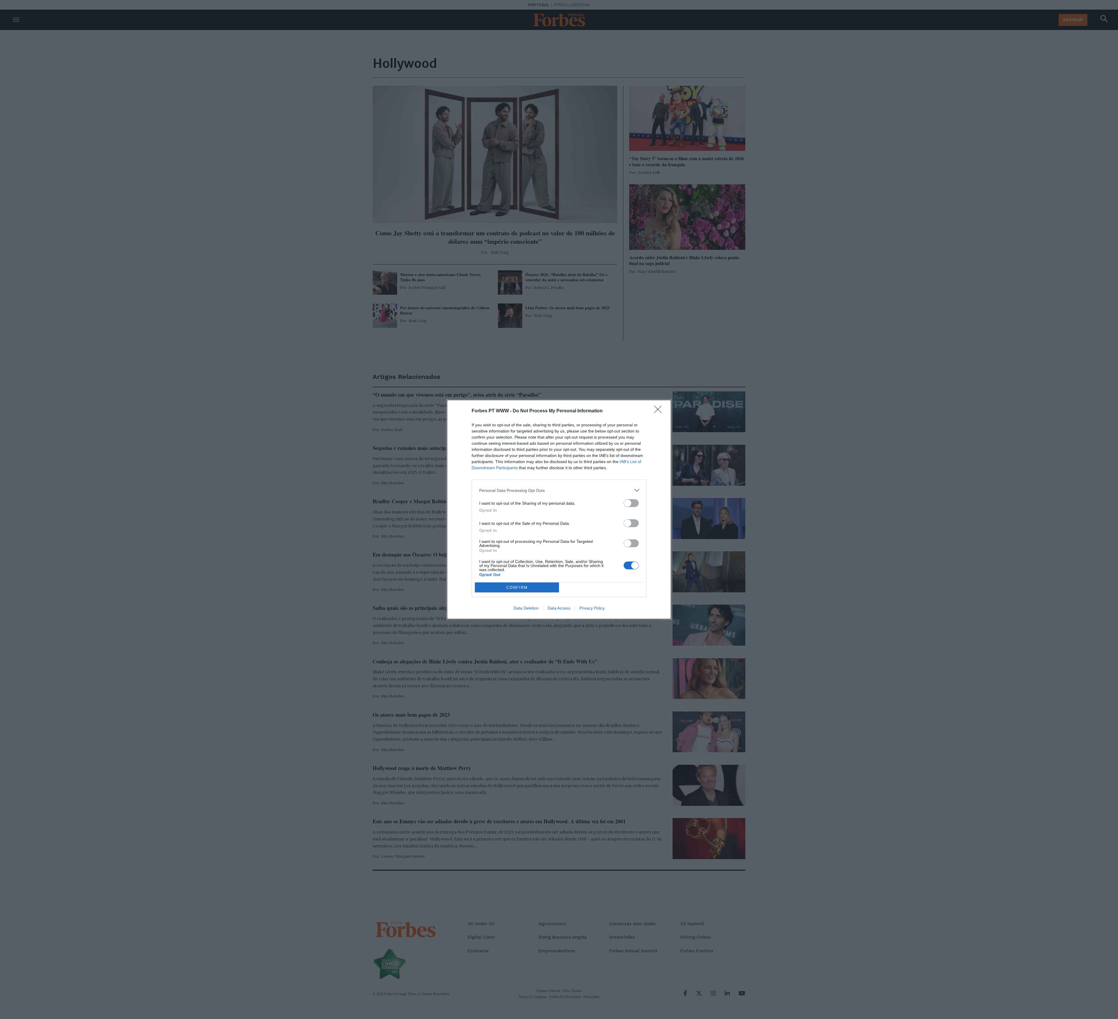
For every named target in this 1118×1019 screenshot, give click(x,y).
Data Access (559, 608)
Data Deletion (526, 608)
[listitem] (559, 490)
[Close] (659, 411)
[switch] (631, 503)
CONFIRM (517, 587)
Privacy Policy (592, 608)
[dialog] (559, 509)
